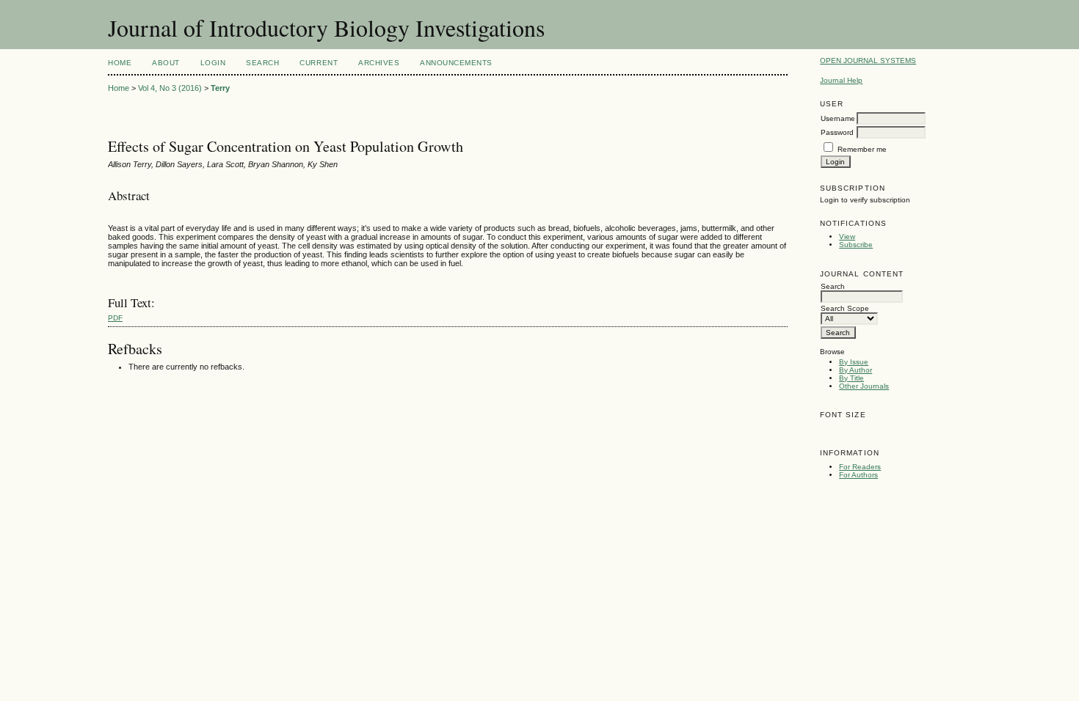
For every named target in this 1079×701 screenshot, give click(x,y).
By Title (851, 378)
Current (318, 63)
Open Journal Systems (868, 60)
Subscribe (856, 245)
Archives (378, 63)
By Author (855, 370)
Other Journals (864, 386)
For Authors (858, 475)
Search (262, 63)
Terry (220, 88)
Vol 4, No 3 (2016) (170, 88)
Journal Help (841, 80)
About (166, 63)
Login (213, 63)
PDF (115, 318)
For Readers (860, 467)
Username (838, 118)
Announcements (456, 63)
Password (837, 132)
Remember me (862, 149)
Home (119, 63)
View (847, 236)
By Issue (853, 362)
